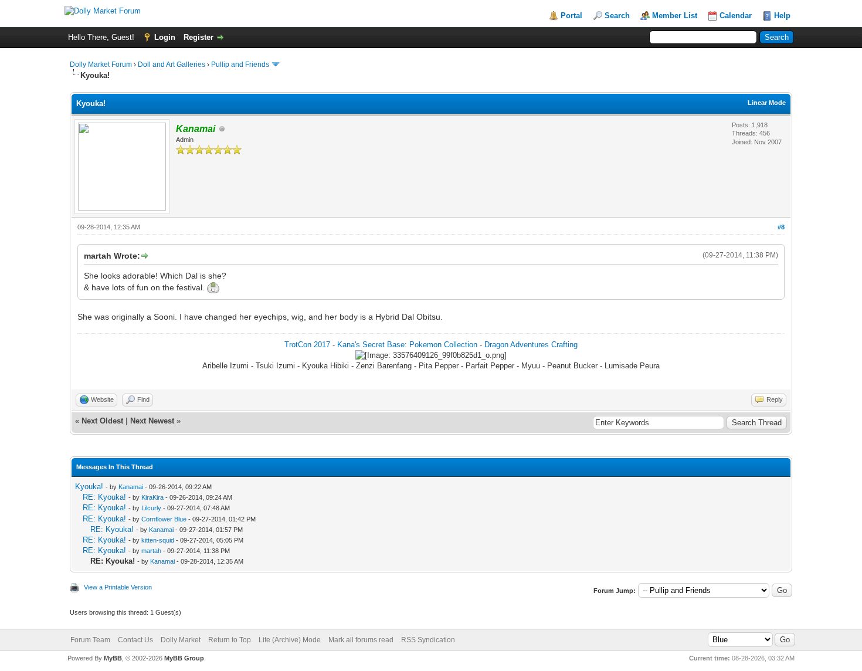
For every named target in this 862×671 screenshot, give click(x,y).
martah (151, 550)
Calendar (736, 15)
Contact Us (135, 640)
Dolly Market (181, 640)
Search (617, 15)
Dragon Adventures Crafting (531, 344)
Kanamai (130, 486)
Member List (674, 15)
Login (164, 37)
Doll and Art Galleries (171, 64)
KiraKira (152, 497)
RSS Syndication (428, 640)
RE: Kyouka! (104, 497)
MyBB (113, 658)
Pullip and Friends (241, 64)
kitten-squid (157, 540)
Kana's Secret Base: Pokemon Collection (407, 344)
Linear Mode (767, 102)
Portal (571, 15)
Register (198, 37)
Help (782, 15)
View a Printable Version (118, 587)
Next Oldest (102, 420)
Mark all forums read (360, 640)
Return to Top (229, 640)
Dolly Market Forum (101, 64)
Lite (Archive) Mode (290, 640)
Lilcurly (151, 507)
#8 (781, 227)
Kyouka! (89, 486)
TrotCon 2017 (307, 344)
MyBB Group (184, 658)
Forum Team (90, 640)
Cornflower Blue (163, 519)
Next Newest (152, 420)
